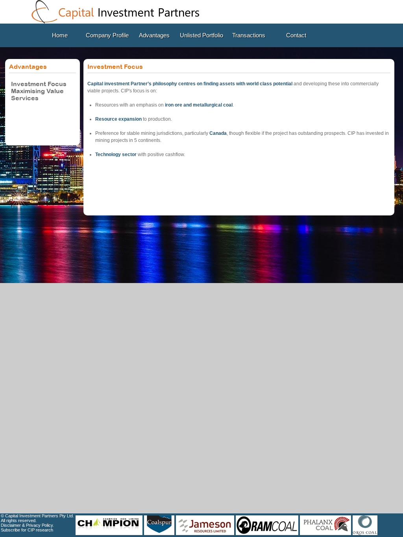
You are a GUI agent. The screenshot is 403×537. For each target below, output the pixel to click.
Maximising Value (37, 90)
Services (25, 97)
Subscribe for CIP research (27, 530)
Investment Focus (39, 83)
